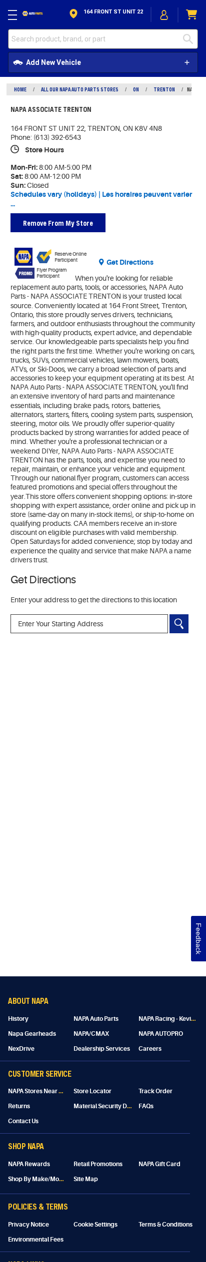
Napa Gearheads (32, 1033)
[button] (105, 14)
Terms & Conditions (165, 1224)
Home (20, 89)
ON (136, 89)
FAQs (146, 1106)
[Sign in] (164, 15)
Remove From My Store (58, 223)
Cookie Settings (96, 1224)
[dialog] (164, 14)
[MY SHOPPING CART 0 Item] (192, 14)
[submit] (190, 39)
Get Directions (130, 262)
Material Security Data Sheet (113, 1106)
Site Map (86, 1179)
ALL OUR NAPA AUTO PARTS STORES (79, 89)
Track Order (155, 1091)
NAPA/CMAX (91, 1033)
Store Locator (93, 1091)
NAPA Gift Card (159, 1164)
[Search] (179, 623)
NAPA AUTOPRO (160, 1033)
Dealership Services (102, 1048)
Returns (19, 1106)
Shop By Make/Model (38, 1179)
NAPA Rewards (29, 1164)
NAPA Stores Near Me (38, 1091)
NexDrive (21, 1048)
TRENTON (164, 89)
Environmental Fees (36, 1239)
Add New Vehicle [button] (53, 62)
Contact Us (23, 1121)
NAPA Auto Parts (96, 1018)
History (18, 1018)
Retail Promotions (98, 1164)
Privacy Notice (28, 1224)
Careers (150, 1048)
